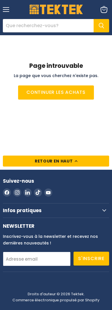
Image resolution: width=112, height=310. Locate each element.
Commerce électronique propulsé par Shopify (56, 300)
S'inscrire (91, 258)
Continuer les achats (56, 92)
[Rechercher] (101, 25)
